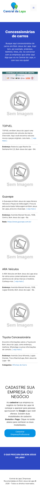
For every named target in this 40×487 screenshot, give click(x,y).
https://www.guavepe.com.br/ (19, 222)
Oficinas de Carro (19, 365)
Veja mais (31, 209)
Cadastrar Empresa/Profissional (20, 433)
